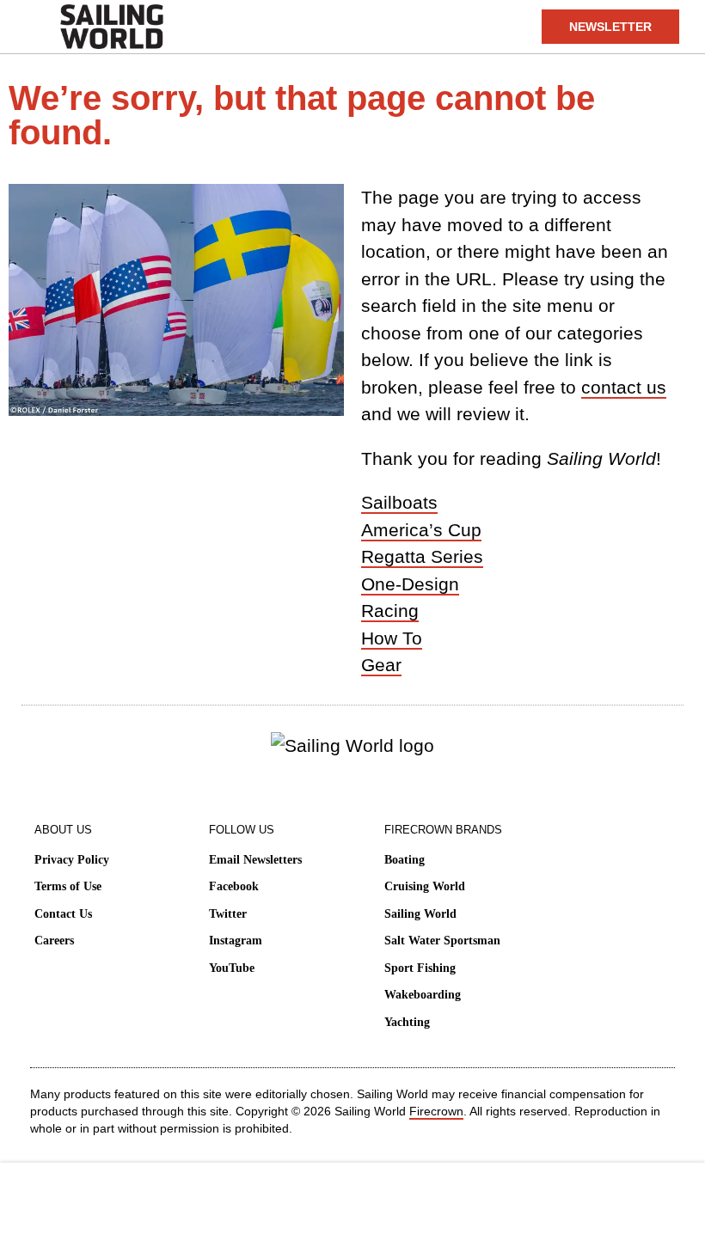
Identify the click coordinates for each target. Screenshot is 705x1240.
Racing (390, 610)
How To (391, 638)
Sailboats (399, 502)
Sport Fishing (420, 968)
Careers (54, 940)
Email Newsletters (255, 859)
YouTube (231, 968)
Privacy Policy (71, 859)
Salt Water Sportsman (442, 940)
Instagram (235, 940)
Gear (381, 665)
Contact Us (63, 913)
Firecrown (436, 1111)
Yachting (407, 1022)
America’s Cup (421, 530)
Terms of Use (67, 886)
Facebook (234, 886)
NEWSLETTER (610, 27)
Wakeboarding (422, 994)
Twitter (228, 913)
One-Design (410, 584)
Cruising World (424, 886)
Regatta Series (422, 556)
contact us (623, 387)
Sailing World (420, 913)
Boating (404, 859)
